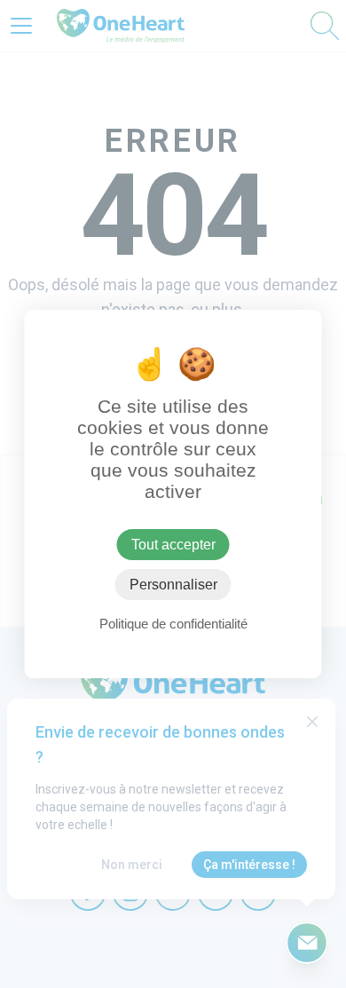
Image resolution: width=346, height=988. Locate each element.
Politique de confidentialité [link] (173, 623)
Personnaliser (173, 584)
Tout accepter (173, 544)
